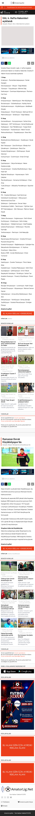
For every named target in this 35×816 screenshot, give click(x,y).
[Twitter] (5, 797)
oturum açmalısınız (19, 418)
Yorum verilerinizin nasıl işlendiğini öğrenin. (13, 421)
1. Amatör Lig (21, 601)
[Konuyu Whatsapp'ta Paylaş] (9, 63)
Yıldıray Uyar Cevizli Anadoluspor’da (7, 579)
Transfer (20, 339)
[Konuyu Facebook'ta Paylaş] (2, 63)
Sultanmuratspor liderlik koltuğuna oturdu (24, 606)
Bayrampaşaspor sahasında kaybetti (24, 371)
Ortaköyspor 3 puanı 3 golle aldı (8, 374)
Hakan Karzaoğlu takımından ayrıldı (7, 634)
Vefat (6, 338)
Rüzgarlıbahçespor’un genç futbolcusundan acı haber (8, 343)
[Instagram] (8, 797)
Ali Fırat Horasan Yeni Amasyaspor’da (25, 344)
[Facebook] (2, 797)
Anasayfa (4, 23)
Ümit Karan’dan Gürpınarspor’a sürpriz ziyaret (25, 578)
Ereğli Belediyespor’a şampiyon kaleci (25, 401)
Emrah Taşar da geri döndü (8, 401)
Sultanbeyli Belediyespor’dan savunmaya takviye (7, 606)
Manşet (10, 23)
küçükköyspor (16, 553)
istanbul (10, 318)
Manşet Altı (8, 366)
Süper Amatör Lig (10, 394)
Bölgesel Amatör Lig (23, 338)
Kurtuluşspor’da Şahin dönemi (25, 636)
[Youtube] (11, 797)
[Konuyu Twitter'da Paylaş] (5, 63)
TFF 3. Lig (25, 366)
